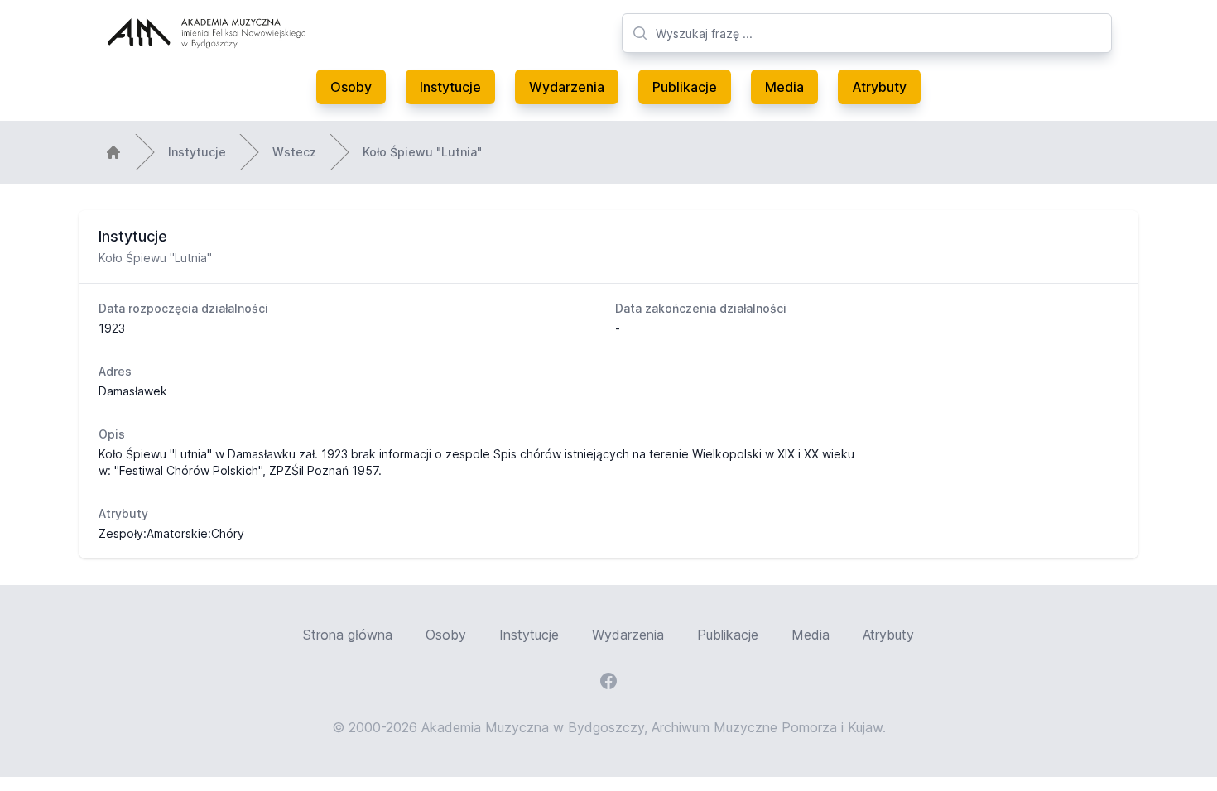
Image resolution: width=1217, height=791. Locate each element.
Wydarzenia (566, 87)
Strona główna (347, 634)
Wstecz (294, 152)
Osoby (351, 87)
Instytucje (450, 87)
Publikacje (684, 87)
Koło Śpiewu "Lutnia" (422, 152)
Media (784, 87)
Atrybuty (879, 87)
